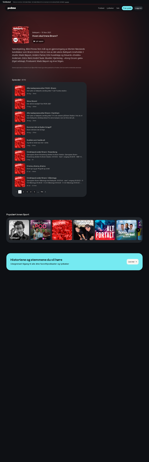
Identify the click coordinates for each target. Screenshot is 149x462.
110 (42, 192)
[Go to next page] (45, 191)
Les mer (67, 2)
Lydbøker (110, 8)
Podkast (101, 8)
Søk (117, 8)
